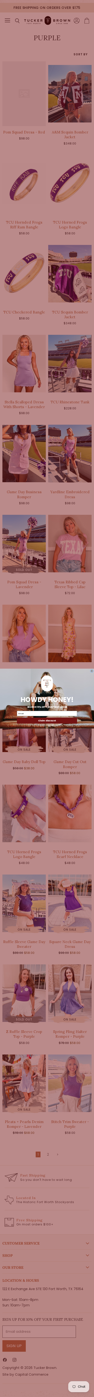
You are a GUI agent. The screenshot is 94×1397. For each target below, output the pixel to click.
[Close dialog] (91, 670)
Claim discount (47, 720)
